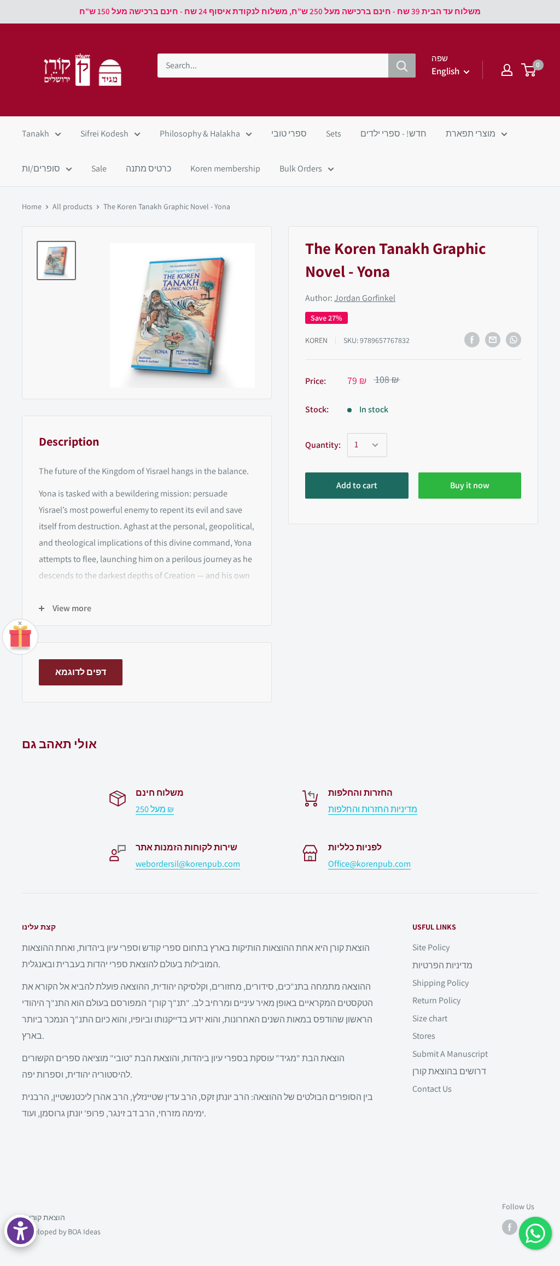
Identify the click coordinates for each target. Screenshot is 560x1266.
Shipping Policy (440, 983)
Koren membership (225, 168)
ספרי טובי (289, 133)
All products (72, 206)
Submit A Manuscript (450, 1054)
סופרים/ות (41, 168)
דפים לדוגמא (80, 672)
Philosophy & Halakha (200, 133)
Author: (350, 298)
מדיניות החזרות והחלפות (372, 809)
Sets (333, 133)
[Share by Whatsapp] (513, 339)
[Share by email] (492, 339)
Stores (423, 1036)
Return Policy (436, 1000)
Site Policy (431, 947)
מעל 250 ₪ (155, 809)
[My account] (506, 70)
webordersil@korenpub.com (188, 863)
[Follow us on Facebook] (509, 1227)
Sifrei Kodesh (104, 133)
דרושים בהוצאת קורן (449, 1071)
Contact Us (432, 1089)
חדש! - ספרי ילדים (393, 133)
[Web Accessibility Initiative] (20, 1230)
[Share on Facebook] (472, 339)
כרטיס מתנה (148, 168)
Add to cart (356, 485)
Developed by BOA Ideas (61, 1232)
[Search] (402, 66)
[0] (529, 69)
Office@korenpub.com (369, 863)
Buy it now (469, 485)
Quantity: (323, 445)
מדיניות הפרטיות (442, 965)
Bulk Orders (300, 168)
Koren (316, 340)
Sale (99, 168)
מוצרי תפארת (470, 133)
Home (32, 206)
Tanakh (35, 133)
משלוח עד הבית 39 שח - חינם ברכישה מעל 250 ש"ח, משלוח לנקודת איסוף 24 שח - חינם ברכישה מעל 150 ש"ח (280, 11)
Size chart (429, 1018)
